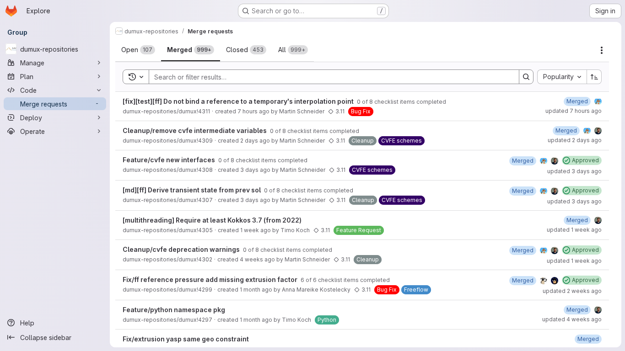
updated (573, 110)
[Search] (526, 76)
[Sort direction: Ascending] (594, 76)
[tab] (138, 49)
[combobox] (562, 76)
